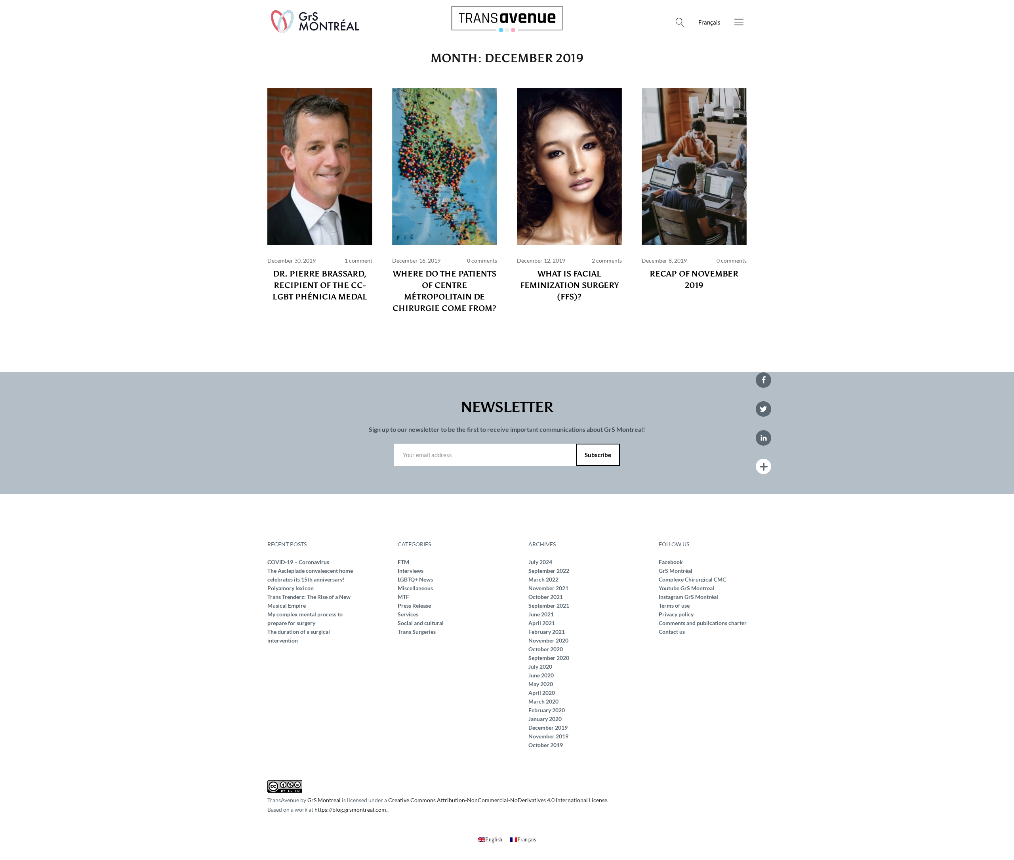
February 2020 (546, 710)
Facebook (671, 562)
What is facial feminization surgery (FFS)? (569, 285)
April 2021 (541, 623)
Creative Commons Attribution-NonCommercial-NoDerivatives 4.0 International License (497, 800)
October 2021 (545, 596)
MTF (403, 596)
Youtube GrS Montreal (686, 588)
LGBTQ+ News (415, 579)
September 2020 (548, 657)
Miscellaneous (415, 588)
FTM (403, 562)
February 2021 (546, 631)
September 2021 (548, 605)
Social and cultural (421, 623)
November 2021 (548, 588)
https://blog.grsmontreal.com (350, 809)
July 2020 (540, 666)
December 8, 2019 (664, 260)
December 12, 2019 (541, 260)
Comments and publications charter (703, 623)
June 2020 (541, 675)
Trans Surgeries (417, 631)
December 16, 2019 (416, 260)
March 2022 (543, 579)
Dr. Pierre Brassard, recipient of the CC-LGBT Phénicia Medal (320, 285)
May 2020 (540, 684)
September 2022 (548, 570)
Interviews (410, 570)
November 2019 (548, 736)
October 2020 (545, 649)
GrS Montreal (324, 800)
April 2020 (541, 692)
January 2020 (545, 718)
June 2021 (541, 614)
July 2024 (540, 562)
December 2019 (548, 727)
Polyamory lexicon (290, 588)
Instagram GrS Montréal (688, 596)
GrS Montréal (675, 570)
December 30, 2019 (291, 260)
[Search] (680, 22)
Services (408, 614)
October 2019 (545, 745)
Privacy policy (676, 614)
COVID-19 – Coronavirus (298, 562)
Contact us (672, 631)
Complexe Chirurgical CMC (692, 579)
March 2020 (543, 701)
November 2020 (548, 640)
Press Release (414, 605)
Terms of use (674, 605)
